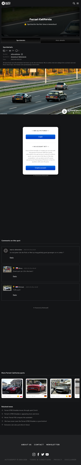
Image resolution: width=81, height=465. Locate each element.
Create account (40, 168)
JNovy (20, 268)
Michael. (21, 287)
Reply (12, 258)
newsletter (53, 445)
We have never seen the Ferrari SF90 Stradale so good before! (25, 421)
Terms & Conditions (40, 460)
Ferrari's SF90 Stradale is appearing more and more (21, 414)
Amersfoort (14, 57)
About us (26, 445)
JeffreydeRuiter (15, 54)
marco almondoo (16, 250)
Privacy (58, 460)
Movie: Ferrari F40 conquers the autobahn (18, 418)
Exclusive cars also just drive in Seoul (17, 425)
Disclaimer (70, 460)
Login (40, 137)
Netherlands (22, 57)
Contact (39, 445)
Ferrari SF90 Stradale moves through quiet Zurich (21, 410)
